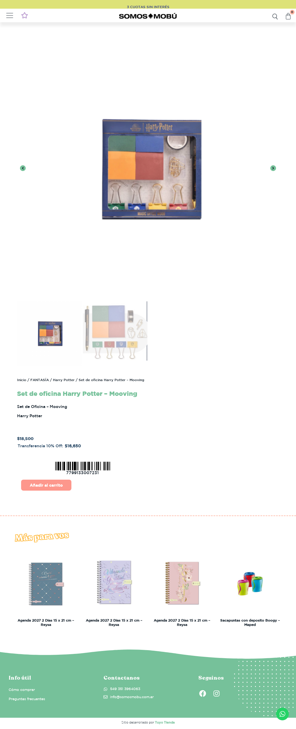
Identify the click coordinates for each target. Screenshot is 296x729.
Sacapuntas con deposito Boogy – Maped (250, 622)
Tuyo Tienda (165, 722)
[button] (9, 16)
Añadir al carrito (46, 485)
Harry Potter (64, 380)
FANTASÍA (39, 380)
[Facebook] (203, 693)
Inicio (21, 380)
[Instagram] (216, 693)
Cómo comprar (22, 689)
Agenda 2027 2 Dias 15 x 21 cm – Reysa (46, 622)
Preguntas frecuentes (27, 699)
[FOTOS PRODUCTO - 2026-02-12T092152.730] (148, 169)
